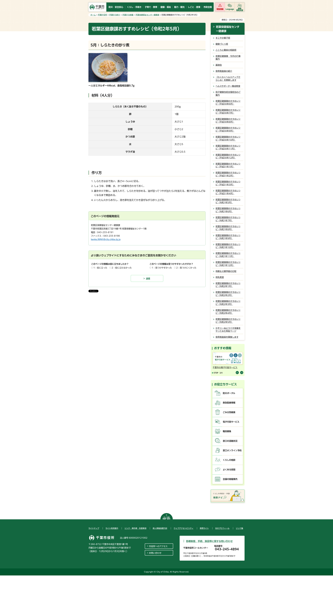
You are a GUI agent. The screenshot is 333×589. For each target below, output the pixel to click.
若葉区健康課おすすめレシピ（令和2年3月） (228, 302)
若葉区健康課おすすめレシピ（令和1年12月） (228, 263)
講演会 (219, 65)
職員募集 (227, 431)
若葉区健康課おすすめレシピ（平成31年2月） (228, 174)
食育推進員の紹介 (224, 71)
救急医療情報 (229, 403)
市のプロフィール (222, 528)
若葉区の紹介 (114, 15)
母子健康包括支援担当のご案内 (228, 93)
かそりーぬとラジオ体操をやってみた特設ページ (228, 329)
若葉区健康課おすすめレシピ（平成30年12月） (228, 156)
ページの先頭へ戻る (166, 518)
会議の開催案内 (230, 479)
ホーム (93, 15)
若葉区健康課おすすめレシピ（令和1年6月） (228, 209)
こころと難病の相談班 (226, 50)
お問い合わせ (155, 553)
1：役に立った (100, 268)
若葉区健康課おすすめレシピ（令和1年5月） (228, 201)
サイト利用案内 (111, 528)
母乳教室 (220, 277)
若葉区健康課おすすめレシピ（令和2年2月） (228, 293)
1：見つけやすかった (162, 268)
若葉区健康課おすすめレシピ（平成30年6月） (228, 102)
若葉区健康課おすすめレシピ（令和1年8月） (228, 227)
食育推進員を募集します (227, 337)
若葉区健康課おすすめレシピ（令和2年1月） (228, 284)
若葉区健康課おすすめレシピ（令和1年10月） (228, 245)
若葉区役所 (102, 15)
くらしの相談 (229, 460)
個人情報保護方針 (160, 528)
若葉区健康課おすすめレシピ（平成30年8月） (228, 120)
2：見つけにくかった (186, 268)
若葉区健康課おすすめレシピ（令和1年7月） (228, 218)
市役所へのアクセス (158, 546)
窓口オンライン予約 (232, 450)
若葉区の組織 (127, 15)
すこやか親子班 (223, 38)
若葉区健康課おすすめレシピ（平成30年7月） (228, 111)
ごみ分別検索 (229, 412)
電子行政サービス (231, 422)
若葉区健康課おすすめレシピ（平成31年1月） (228, 165)
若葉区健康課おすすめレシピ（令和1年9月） (228, 236)
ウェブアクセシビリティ (183, 528)
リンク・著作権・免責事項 (135, 528)
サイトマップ (93, 528)
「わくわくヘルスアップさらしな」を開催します (228, 78)
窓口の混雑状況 (230, 441)
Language (230, 9)
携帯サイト (204, 528)
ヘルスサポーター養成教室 (228, 86)
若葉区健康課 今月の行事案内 (228, 57)
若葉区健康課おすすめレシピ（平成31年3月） (228, 183)
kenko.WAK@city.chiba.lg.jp (106, 239)
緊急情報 (220, 9)
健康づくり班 (222, 44)
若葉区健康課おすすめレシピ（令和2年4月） (228, 311)
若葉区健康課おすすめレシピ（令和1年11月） (228, 254)
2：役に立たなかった (122, 268)
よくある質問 (229, 470)
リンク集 (239, 528)
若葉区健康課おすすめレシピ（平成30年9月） (228, 129)
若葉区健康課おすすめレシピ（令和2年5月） (228, 320)
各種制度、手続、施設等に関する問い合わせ (209, 541)
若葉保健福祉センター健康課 (147, 15)
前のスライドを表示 (237, 372)
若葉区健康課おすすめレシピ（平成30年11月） (228, 147)
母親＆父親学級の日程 (226, 271)
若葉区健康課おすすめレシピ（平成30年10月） (228, 138)
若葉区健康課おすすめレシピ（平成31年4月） (228, 192)
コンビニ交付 (230, 367)
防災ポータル (229, 393)
